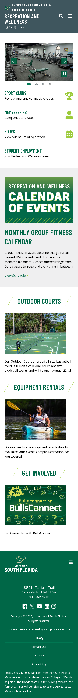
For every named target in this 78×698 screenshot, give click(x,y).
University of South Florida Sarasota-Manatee (32, 7)
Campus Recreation (57, 629)
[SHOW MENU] (70, 16)
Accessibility (39, 664)
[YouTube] (39, 606)
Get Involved (39, 473)
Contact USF (39, 646)
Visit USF (39, 655)
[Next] (64, 61)
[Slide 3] (43, 84)
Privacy (39, 638)
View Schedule (16, 275)
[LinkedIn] (47, 606)
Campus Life (14, 27)
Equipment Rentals (39, 387)
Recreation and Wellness (22, 19)
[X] (32, 606)
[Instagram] (53, 606)
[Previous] (14, 61)
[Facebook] (24, 606)
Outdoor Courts (39, 301)
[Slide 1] (29, 84)
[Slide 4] (50, 84)
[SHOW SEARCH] (61, 16)
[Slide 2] (36, 84)
